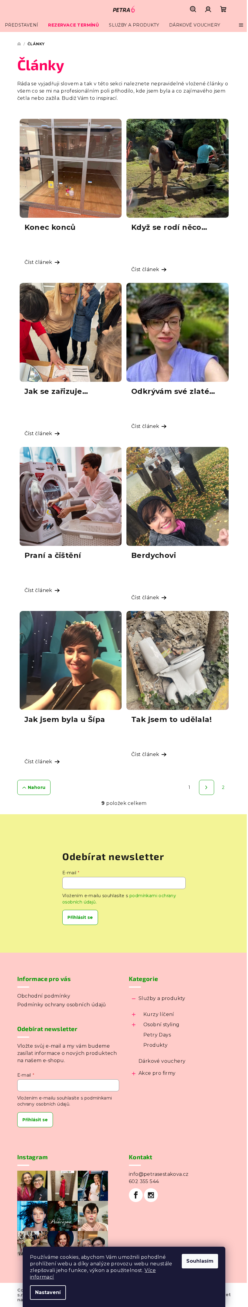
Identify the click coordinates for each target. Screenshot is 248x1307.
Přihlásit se (80, 917)
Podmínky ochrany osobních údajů (61, 1005)
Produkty (155, 1045)
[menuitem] (21, 25)
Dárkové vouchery (162, 1061)
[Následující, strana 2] (206, 787)
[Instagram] (151, 1195)
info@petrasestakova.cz (159, 1174)
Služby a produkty (162, 998)
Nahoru (36, 787)
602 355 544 (144, 1181)
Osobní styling (161, 1024)
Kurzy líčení (158, 1014)
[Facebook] (136, 1195)
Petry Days (157, 1035)
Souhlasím (200, 1261)
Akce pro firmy (157, 1073)
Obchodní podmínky (43, 996)
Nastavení (48, 1292)
